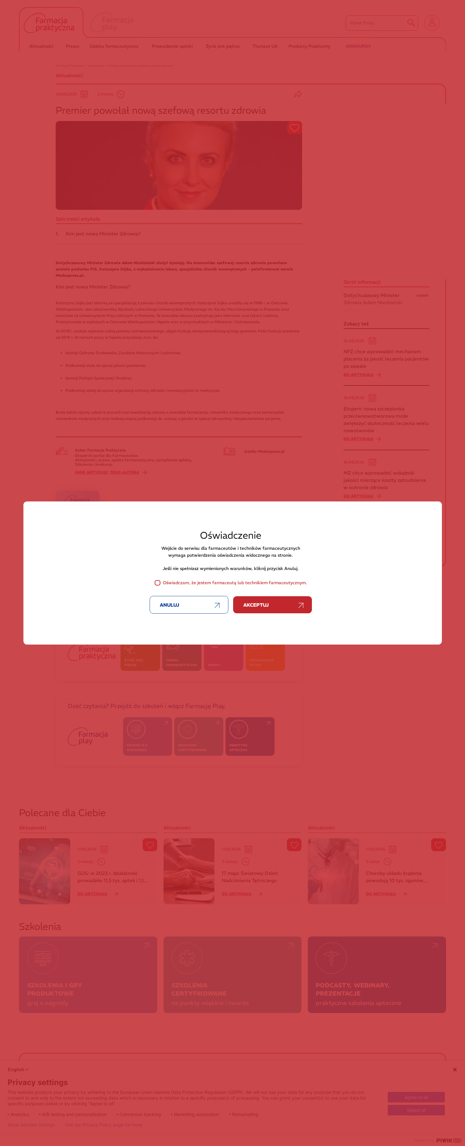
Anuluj (169, 605)
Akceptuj (256, 605)
